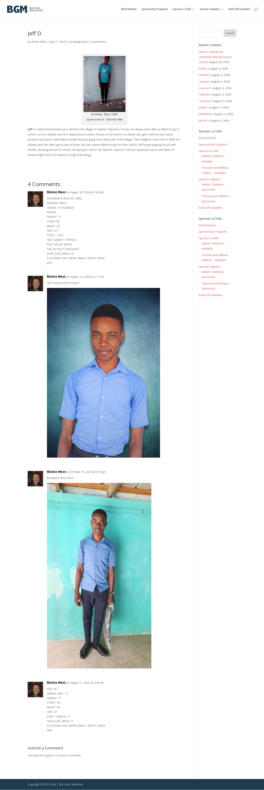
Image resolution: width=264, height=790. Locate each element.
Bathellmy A (206, 114)
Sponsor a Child (182, 9)
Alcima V (204, 120)
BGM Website (128, 9)
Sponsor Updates (210, 9)
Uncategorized (78, 41)
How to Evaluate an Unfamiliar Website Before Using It (215, 57)
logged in (50, 755)
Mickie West (38, 41)
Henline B (205, 75)
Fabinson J (205, 94)
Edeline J (204, 107)
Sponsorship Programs (154, 9)
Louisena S (205, 101)
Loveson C (205, 88)
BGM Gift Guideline (239, 9)
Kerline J (204, 68)
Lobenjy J (204, 81)
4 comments (98, 41)
